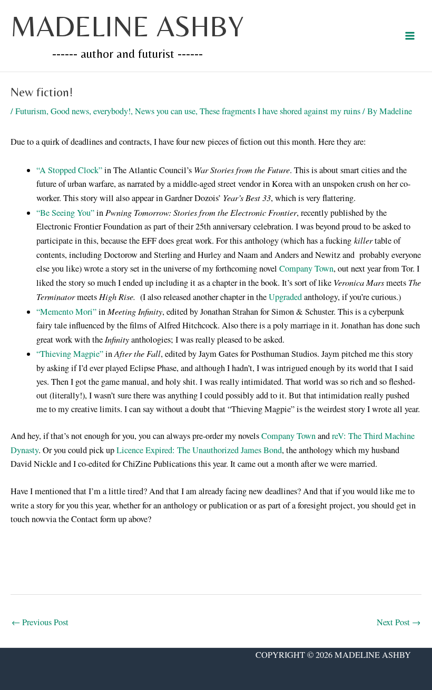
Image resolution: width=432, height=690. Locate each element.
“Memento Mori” (66, 311)
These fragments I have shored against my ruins (280, 111)
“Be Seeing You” (65, 212)
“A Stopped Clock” (69, 170)
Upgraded (285, 297)
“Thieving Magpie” (69, 353)
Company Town (306, 268)
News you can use (165, 111)
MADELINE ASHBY (127, 26)
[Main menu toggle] (409, 36)
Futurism (30, 111)
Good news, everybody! (91, 111)
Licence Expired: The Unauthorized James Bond (199, 450)
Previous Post (40, 622)
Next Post (398, 622)
